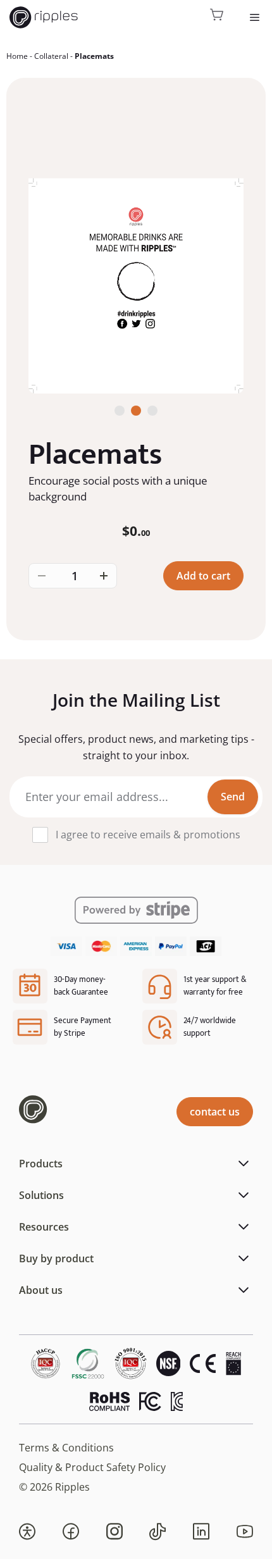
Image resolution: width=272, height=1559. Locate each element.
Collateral (51, 56)
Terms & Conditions (66, 1448)
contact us (215, 1112)
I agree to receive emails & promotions (148, 835)
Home (17, 56)
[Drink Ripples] (43, 17)
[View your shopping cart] (217, 17)
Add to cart (203, 576)
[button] (27, 1532)
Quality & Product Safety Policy (92, 1467)
